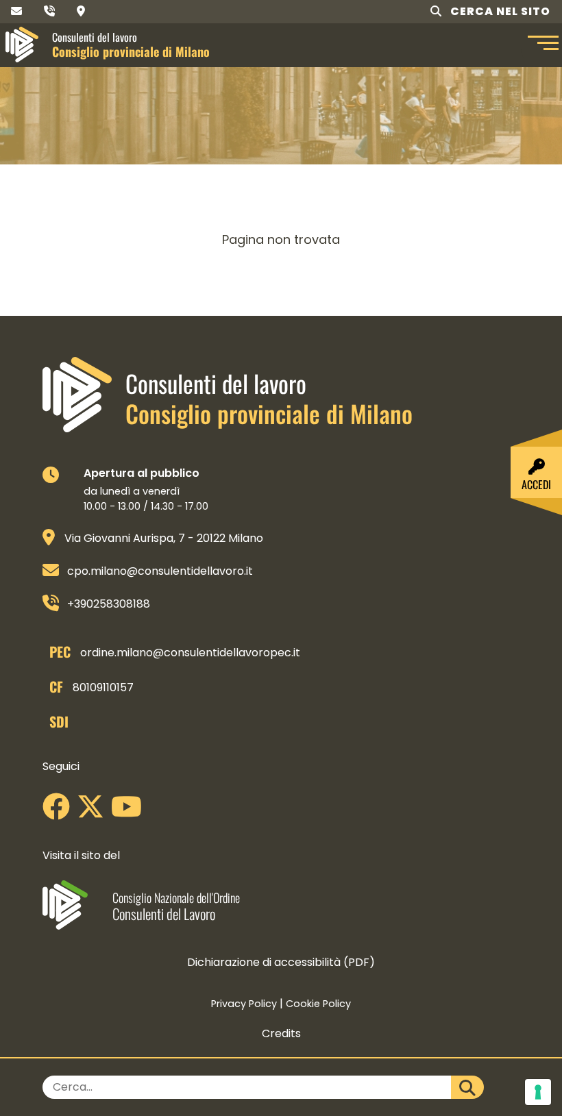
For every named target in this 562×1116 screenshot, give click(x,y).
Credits (281, 1033)
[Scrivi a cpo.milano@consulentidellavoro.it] (16, 11)
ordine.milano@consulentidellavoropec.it (190, 652)
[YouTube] (130, 811)
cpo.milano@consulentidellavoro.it (160, 571)
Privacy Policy (244, 1003)
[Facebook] (59, 811)
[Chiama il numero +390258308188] (49, 11)
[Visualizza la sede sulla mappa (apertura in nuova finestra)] (81, 11)
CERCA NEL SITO (499, 11)
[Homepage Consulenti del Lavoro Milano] (21, 44)
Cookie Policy (318, 1003)
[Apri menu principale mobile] (541, 44)
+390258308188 (108, 604)
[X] (94, 811)
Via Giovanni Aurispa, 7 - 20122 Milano (163, 538)
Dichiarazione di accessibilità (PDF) (281, 962)
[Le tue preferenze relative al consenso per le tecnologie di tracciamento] (538, 1092)
